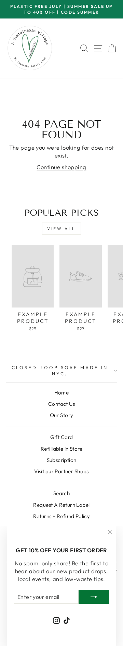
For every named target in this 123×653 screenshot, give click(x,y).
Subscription (62, 460)
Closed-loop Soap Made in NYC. (60, 371)
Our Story (61, 415)
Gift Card (61, 437)
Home (61, 392)
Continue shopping (61, 167)
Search (61, 493)
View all (61, 228)
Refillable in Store (61, 448)
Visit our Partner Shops (61, 471)
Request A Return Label (61, 505)
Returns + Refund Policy (61, 516)
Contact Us (61, 404)
